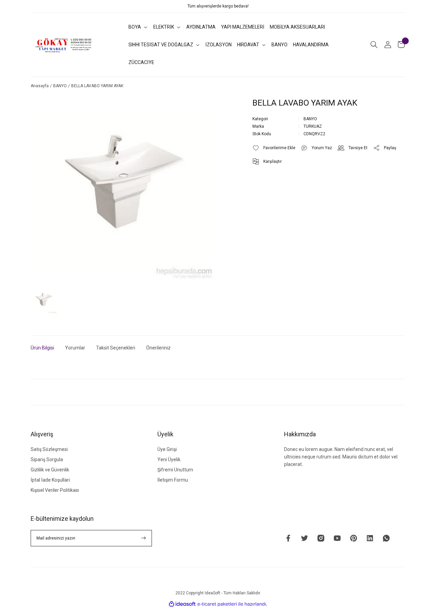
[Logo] (64, 44)
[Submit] (144, 538)
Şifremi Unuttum (175, 469)
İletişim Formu (172, 480)
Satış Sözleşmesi (49, 449)
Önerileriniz (158, 347)
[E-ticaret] (217, 604)
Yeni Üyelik (169, 459)
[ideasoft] (182, 604)
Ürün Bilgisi (42, 347)
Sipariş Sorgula (47, 459)
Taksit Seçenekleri (115, 347)
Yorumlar (75, 347)
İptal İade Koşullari (50, 480)
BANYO (310, 118)
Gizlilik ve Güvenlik (50, 469)
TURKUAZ (312, 126)
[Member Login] (388, 44)
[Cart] (401, 44)
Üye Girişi (167, 449)
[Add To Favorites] (273, 147)
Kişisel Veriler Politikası (55, 490)
